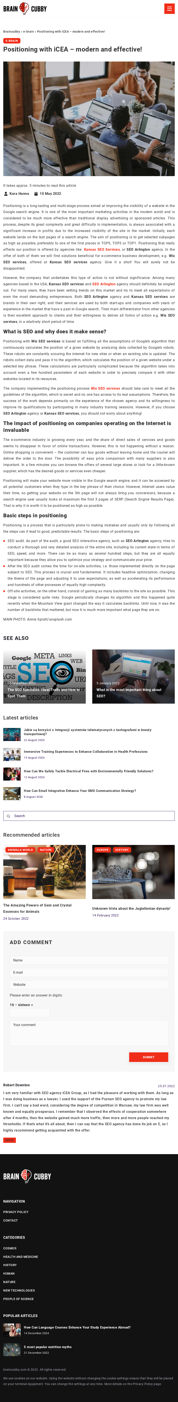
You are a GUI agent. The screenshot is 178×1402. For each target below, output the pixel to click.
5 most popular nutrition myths (48, 1347)
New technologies (19, 1290)
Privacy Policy (143, 1384)
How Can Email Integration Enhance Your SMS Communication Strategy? (80, 791)
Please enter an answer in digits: (36, 995)
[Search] (8, 816)
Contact (10, 1220)
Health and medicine (20, 1256)
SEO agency (125, 1099)
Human (9, 1273)
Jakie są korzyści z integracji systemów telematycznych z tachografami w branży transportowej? (88, 732)
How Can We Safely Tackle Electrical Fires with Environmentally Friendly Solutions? (88, 771)
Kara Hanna (19, 194)
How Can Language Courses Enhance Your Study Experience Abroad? (77, 1327)
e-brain (12, 40)
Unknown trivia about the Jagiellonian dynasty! (131, 908)
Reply (9, 1140)
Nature (9, 1282)
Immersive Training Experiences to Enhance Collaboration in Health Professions (86, 752)
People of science (18, 1299)
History (10, 1265)
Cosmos (9, 1248)
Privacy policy (15, 1212)
